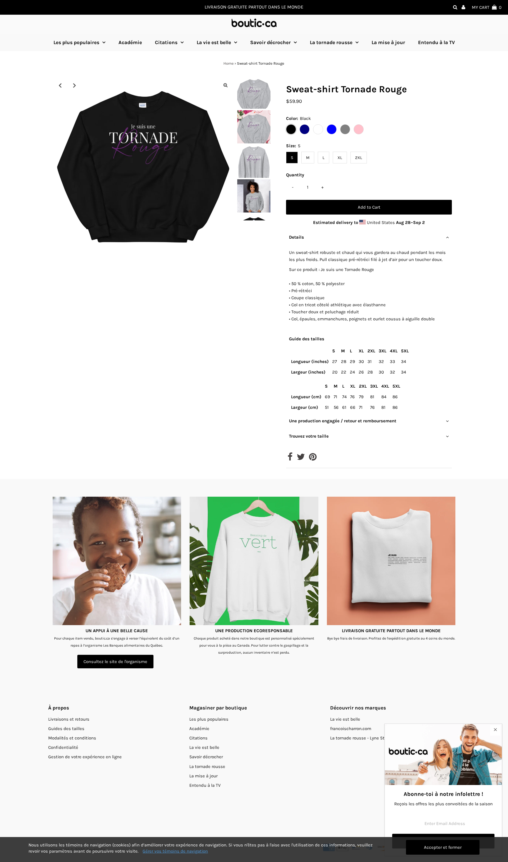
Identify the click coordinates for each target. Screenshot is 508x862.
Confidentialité (63, 747)
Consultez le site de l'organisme (115, 661)
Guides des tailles (66, 728)
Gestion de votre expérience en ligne (85, 756)
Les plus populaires (76, 42)
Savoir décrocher (270, 42)
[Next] (74, 85)
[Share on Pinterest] (313, 458)
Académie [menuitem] (130, 42)
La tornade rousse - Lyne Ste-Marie (365, 738)
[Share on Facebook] (290, 458)
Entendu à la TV (204, 785)
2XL (358, 157)
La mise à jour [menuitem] (388, 42)
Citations (166, 42)
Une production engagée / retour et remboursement (342, 421)
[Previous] (60, 85)
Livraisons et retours (68, 719)
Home (228, 63)
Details (296, 237)
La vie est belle (214, 42)
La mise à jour (203, 776)
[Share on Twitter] (301, 458)
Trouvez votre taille (309, 436)
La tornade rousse (331, 42)
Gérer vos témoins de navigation (175, 851)
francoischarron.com (350, 728)
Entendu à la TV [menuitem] (436, 42)
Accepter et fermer (443, 847)
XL (339, 157)
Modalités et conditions (72, 738)
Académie (199, 728)
